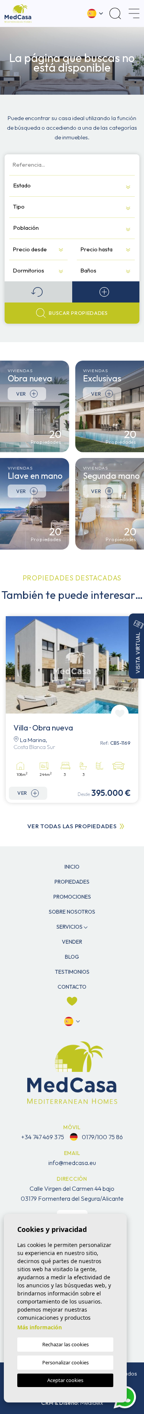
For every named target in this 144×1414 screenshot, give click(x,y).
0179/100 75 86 (102, 1137)
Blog (72, 956)
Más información (39, 1327)
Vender (72, 941)
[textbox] (54, 185)
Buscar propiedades (78, 313)
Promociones (72, 896)
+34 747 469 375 (42, 1137)
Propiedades (72, 881)
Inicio (72, 866)
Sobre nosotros (72, 911)
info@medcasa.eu (72, 1163)
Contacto (72, 986)
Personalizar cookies (65, 1362)
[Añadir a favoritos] (120, 713)
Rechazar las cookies (65, 1344)
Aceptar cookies (65, 1380)
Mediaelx (91, 1402)
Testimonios (72, 971)
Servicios (69, 926)
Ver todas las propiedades (72, 826)
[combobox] (72, 185)
